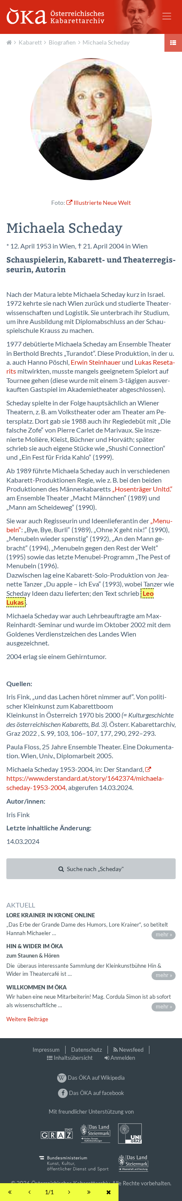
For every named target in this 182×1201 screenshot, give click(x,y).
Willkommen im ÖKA (36, 987)
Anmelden (122, 1057)
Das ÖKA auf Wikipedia (95, 1077)
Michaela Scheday (106, 42)
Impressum (46, 1049)
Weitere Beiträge (27, 1019)
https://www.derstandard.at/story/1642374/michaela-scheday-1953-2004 (85, 782)
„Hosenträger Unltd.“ (142, 489)
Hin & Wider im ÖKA (34, 946)
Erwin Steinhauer (96, 362)
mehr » (164, 934)
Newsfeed (131, 1049)
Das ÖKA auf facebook (96, 1092)
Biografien (62, 42)
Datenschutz (86, 1049)
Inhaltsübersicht (73, 1057)
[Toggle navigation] (166, 16)
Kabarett (30, 42)
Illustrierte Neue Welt (102, 202)
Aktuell (10, 42)
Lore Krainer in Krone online (50, 915)
